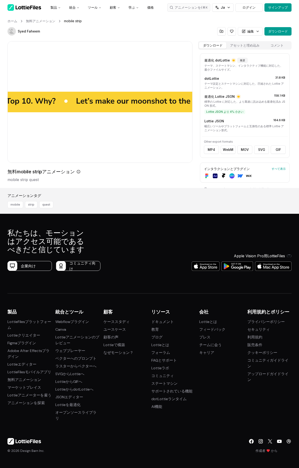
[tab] (212, 45)
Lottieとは (160, 344)
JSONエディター (69, 397)
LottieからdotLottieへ (74, 389)
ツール (93, 7)
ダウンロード (278, 31)
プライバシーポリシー (266, 321)
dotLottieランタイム (169, 398)
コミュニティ (162, 375)
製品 (53, 7)
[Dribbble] (289, 441)
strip (31, 204)
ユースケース (114, 329)
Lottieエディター (21, 364)
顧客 (113, 7)
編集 (250, 31)
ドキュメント (162, 321)
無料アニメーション (24, 379)
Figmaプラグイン (21, 343)
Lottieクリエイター (23, 335)
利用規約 (254, 337)
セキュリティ (258, 329)
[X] (270, 441)
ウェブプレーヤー (70, 350)
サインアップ (278, 7)
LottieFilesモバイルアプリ (29, 372)
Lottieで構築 (114, 344)
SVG (261, 150)
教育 (155, 329)
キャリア (206, 352)
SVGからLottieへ (69, 373)
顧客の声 (110, 337)
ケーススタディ (116, 321)
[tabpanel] (245, 119)
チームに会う (210, 344)
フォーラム (160, 352)
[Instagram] (260, 441)
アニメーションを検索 (191, 7)
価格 (150, 7)
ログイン (249, 7)
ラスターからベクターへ (75, 366)
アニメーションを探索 (26, 402)
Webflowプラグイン (72, 321)
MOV (245, 150)
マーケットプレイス (24, 387)
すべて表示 (279, 169)
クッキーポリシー (262, 352)
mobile (15, 204)
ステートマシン (164, 383)
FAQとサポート (164, 360)
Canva (60, 329)
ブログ (157, 337)
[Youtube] (279, 441)
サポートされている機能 (171, 391)
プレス (204, 337)
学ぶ (131, 7)
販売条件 (254, 344)
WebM (228, 150)
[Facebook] (251, 441)
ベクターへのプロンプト (75, 358)
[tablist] (245, 45)
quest (46, 204)
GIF (278, 150)
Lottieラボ (160, 368)
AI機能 (156, 406)
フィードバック (212, 329)
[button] (11, 31)
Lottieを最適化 (68, 404)
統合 (72, 7)
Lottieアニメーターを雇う (29, 395)
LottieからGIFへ (68, 381)
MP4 (211, 150)
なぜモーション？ (118, 352)
